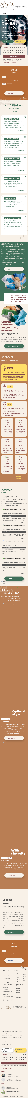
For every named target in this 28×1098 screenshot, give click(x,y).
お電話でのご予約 (8, 1050)
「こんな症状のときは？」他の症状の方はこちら (20, 477)
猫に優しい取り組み (8, 984)
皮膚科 (18, 975)
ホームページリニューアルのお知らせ (10, 80)
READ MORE (21, 130)
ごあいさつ (6, 973)
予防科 (18, 981)
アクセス (5, 980)
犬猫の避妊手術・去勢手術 (9, 997)
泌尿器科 (18, 979)
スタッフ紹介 (6, 982)
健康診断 (18, 988)
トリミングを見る (12, 738)
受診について (6, 987)
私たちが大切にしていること (9, 975)
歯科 (18, 977)
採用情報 (18, 990)
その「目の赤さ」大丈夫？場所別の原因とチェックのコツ (14, 954)
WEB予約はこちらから (21, 1050)
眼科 (24, 980)
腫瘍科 (18, 973)
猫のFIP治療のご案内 (8, 1000)
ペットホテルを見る (12, 875)
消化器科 (24, 978)
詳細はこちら (23, 522)
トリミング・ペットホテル (21, 985)
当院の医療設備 (7, 978)
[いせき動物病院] (7, 6)
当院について (11, 269)
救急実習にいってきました (7, 87)
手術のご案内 (6, 994)
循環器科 (24, 974)
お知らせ (4, 77)
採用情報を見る (11, 932)
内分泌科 (24, 976)
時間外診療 (6, 989)
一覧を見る (10, 93)
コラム (3, 950)
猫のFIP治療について (13, 346)
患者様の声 (10, 516)
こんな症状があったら (8, 991)
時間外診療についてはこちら (10, 62)
